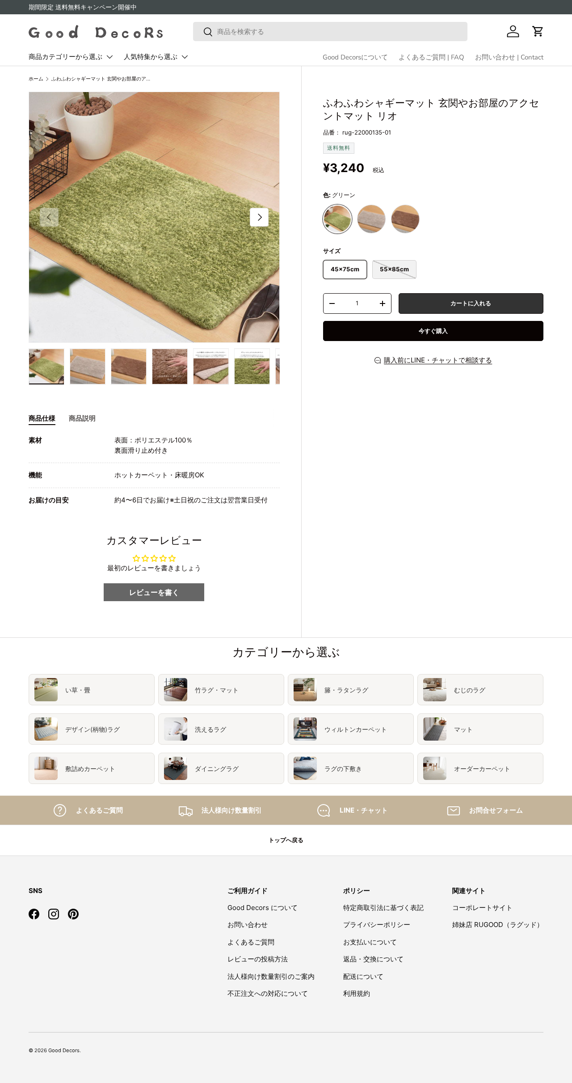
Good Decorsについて (355, 57)
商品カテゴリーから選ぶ (65, 56)
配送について (363, 976)
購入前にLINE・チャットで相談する (438, 360)
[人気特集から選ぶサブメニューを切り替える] (184, 56)
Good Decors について (262, 907)
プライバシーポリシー (376, 924)
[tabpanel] (154, 470)
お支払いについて (370, 942)
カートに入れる (470, 303)
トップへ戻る (286, 839)
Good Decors (64, 1050)
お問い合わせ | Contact (509, 57)
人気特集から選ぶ (150, 56)
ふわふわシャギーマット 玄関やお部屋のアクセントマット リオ (101, 79)
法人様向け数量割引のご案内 (271, 976)
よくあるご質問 (250, 942)
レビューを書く (154, 592)
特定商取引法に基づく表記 (383, 907)
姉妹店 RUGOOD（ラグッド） (497, 924)
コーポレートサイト (482, 907)
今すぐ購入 (433, 330)
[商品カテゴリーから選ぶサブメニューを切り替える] (109, 56)
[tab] (42, 418)
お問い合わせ (247, 924)
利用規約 (356, 993)
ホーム (36, 79)
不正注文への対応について (267, 993)
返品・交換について (373, 959)
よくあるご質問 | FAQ (431, 57)
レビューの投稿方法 (257, 959)
